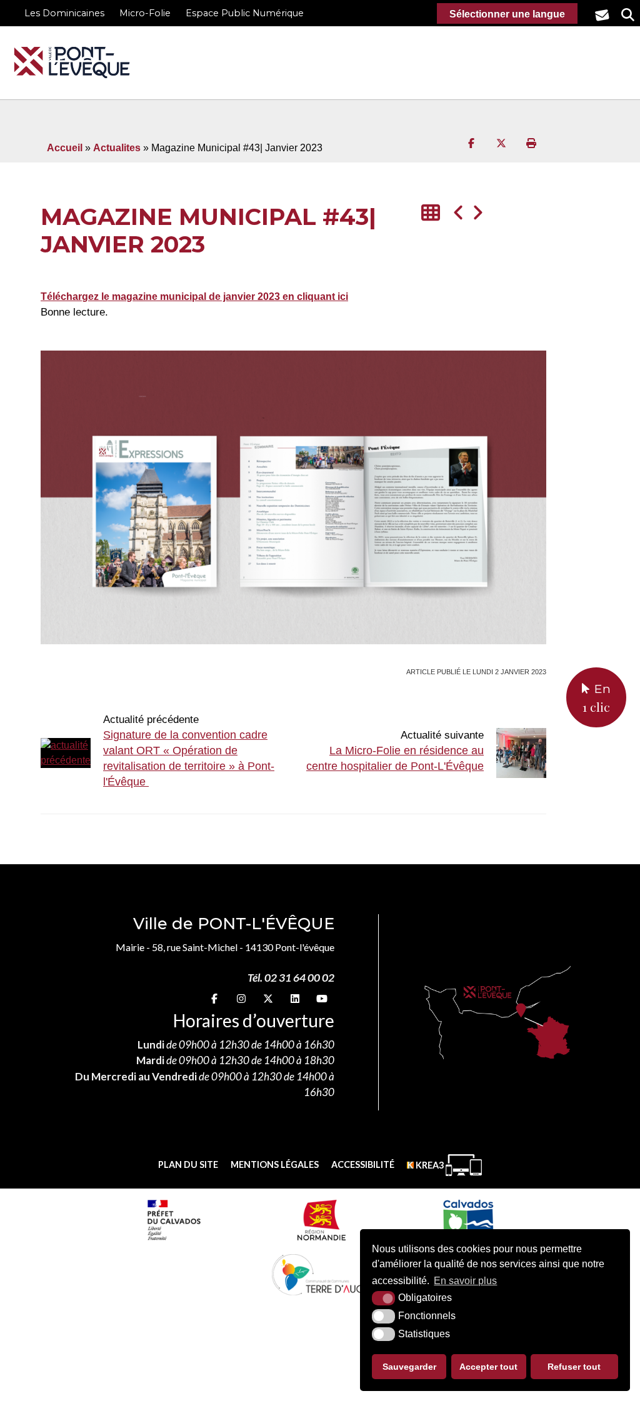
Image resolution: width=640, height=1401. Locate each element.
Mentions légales (275, 1164)
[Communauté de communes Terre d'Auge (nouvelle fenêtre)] (320, 1274)
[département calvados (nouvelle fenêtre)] (467, 1220)
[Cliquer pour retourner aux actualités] (430, 213)
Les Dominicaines (64, 13)
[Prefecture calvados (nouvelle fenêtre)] (174, 1220)
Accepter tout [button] (488, 1367)
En (596, 698)
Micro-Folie (145, 13)
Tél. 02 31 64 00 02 (291, 977)
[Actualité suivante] (477, 213)
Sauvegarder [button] (409, 1367)
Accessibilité (362, 1164)
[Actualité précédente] (458, 213)
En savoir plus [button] (465, 1280)
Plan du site (188, 1164)
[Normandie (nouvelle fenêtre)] (322, 1220)
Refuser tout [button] (574, 1367)
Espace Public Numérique (245, 13)
